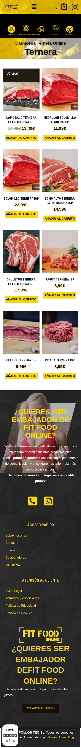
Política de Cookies (19, 613)
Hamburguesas (26, 35)
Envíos (10, 550)
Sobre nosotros (16, 535)
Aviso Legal (13, 591)
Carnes (54, 35)
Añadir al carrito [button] (21, 137)
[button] (34, 7)
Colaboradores (15, 557)
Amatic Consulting (61, 737)
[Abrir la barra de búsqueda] (55, 7)
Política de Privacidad (20, 605)
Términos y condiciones (22, 598)
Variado (69, 35)
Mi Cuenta (12, 565)
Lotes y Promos (37, 35)
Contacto (11, 542)
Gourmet (11, 35)
